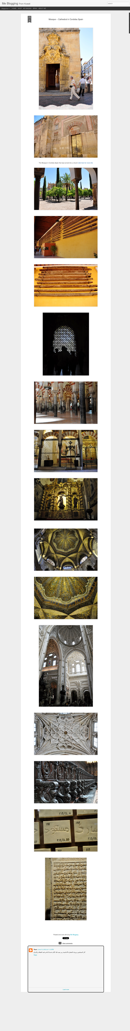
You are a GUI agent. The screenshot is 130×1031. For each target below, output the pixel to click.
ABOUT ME (42, 8)
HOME (14, 8)
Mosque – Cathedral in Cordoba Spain (66, 19)
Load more (66, 989)
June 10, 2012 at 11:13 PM (45, 949)
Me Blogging (74, 935)
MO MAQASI (27, 8)
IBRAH (35, 8)
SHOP (20, 8)
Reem (35, 949)
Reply (35, 955)
